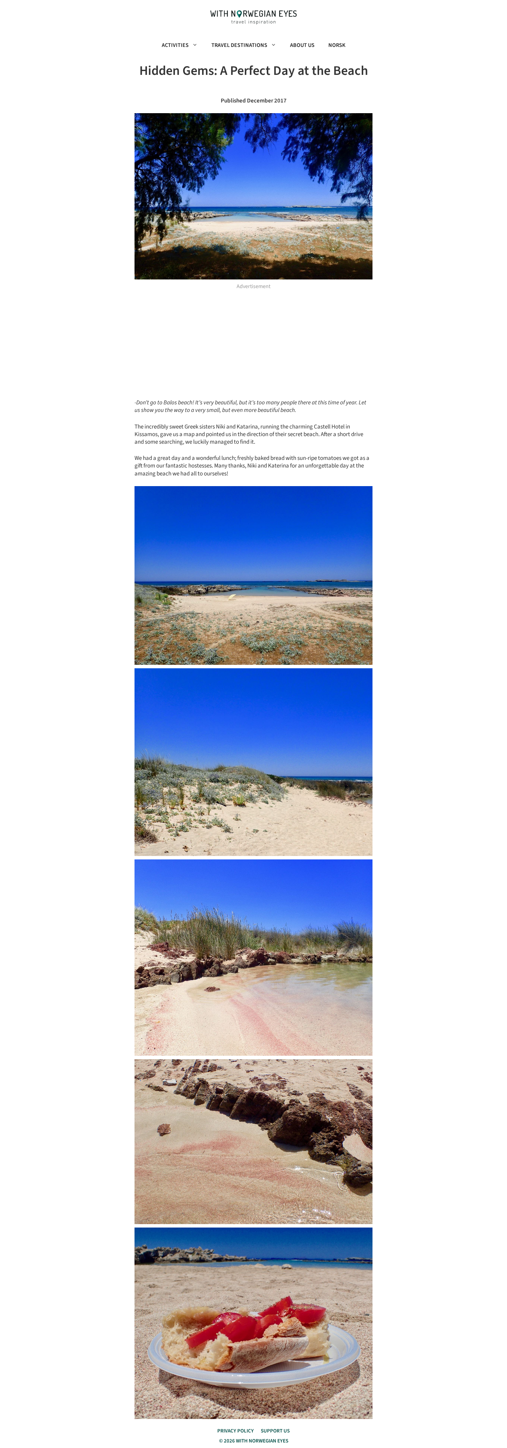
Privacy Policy (235, 1431)
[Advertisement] (253, 341)
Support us (275, 1431)
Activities (175, 45)
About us (302, 45)
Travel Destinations (239, 45)
